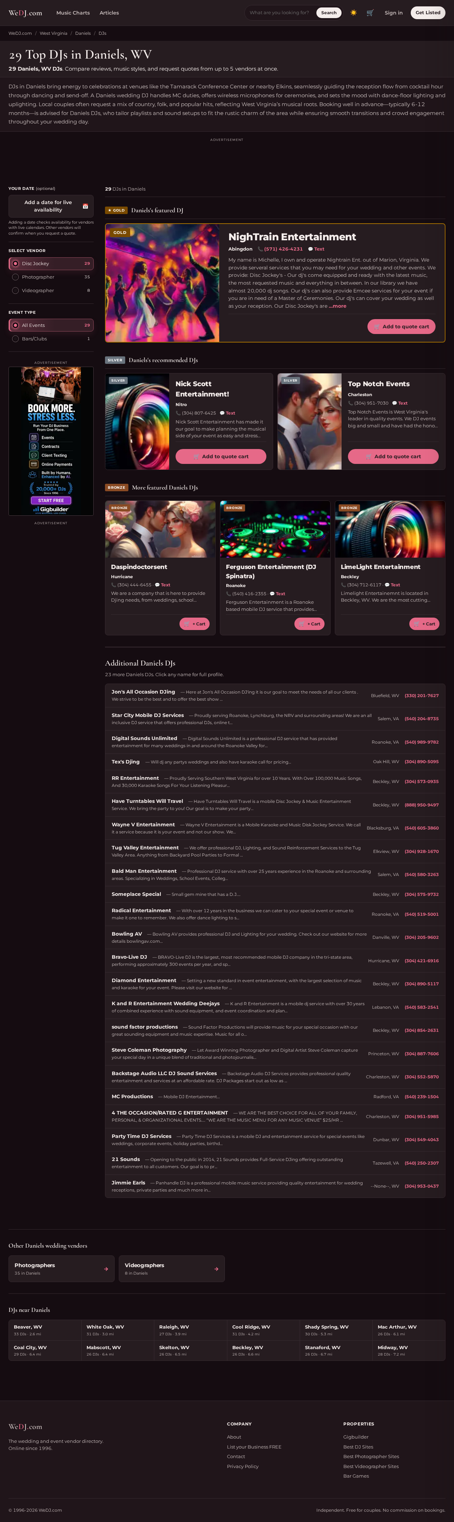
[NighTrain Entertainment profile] (162, 283)
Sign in (394, 13)
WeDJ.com (20, 33)
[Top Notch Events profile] (310, 421)
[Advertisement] (227, 159)
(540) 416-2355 (249, 593)
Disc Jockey (35, 263)
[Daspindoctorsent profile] (160, 529)
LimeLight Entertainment (381, 566)
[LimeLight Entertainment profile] (390, 529)
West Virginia (53, 33)
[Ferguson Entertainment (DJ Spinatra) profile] (275, 529)
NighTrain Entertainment (292, 237)
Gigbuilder (356, 1437)
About (234, 1437)
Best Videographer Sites (371, 1466)
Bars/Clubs (34, 338)
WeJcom (25, 12)
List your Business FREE (254, 1447)
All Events (33, 325)
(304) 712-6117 (364, 584)
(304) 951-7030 (371, 403)
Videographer (38, 290)
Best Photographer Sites (371, 1456)
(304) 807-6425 (199, 413)
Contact (236, 1456)
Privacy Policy (243, 1466)
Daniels (83, 33)
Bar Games (356, 1476)
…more (338, 306)
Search (329, 12)
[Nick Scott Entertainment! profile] (137, 421)
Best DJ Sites (358, 1447)
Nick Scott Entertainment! (202, 389)
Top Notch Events (379, 384)
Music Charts (73, 13)
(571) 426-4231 (283, 249)
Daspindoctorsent (139, 566)
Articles (109, 13)
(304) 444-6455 (134, 584)
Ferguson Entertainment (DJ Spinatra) (271, 571)
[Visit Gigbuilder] (51, 441)
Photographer (38, 277)
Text (316, 249)
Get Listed (428, 12)
